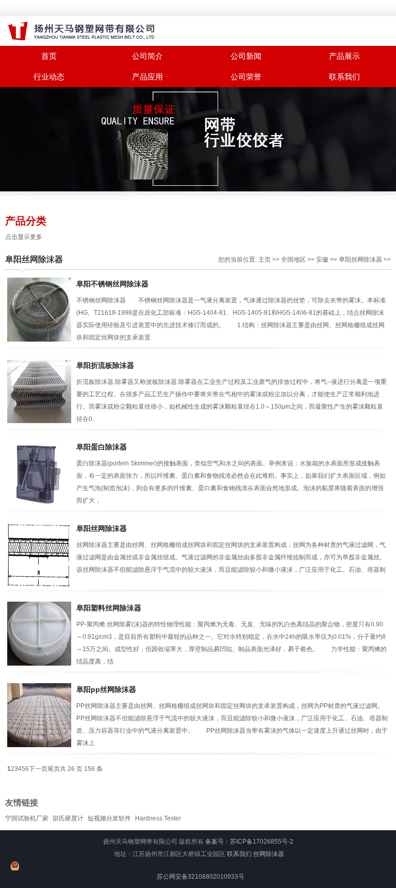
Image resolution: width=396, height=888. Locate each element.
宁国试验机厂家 (26, 818)
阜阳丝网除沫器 (34, 259)
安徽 (322, 259)
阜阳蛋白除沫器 (101, 447)
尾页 (53, 768)
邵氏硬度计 (68, 818)
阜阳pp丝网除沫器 (106, 689)
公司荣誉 (245, 76)
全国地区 (293, 259)
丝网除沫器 (268, 854)
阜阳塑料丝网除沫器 (108, 608)
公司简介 (147, 56)
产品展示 (344, 56)
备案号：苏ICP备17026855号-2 (249, 841)
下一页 (38, 768)
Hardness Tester (158, 818)
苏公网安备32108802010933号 (200, 876)
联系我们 (344, 76)
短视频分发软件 (109, 818)
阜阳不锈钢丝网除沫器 (112, 284)
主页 (264, 259)
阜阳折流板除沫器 (105, 365)
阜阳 (345, 259)
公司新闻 (245, 56)
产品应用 (147, 76)
